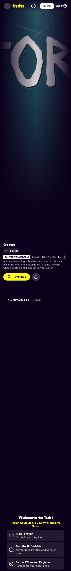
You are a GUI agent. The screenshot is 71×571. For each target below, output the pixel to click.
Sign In (59, 6)
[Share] (36, 277)
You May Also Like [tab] (18, 299)
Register (47, 6)
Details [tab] (37, 300)
